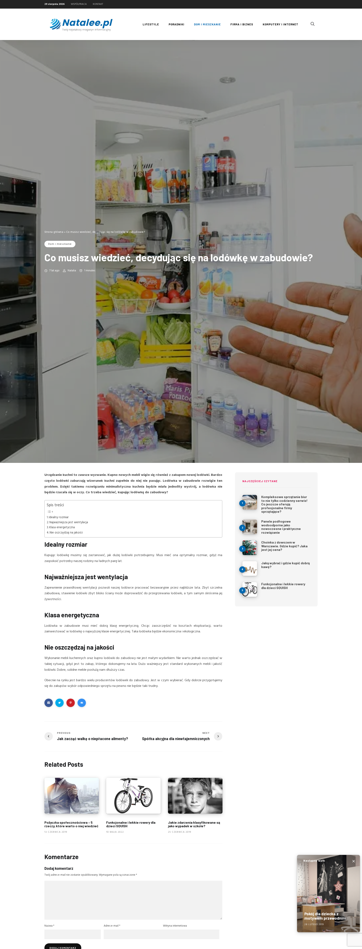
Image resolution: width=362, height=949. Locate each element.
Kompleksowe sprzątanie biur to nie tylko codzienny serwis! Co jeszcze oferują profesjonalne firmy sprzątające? (284, 504)
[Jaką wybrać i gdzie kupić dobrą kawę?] (249, 568)
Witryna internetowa (175, 926)
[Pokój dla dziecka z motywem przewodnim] (328, 893)
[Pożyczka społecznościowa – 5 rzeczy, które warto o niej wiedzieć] (71, 796)
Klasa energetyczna (62, 527)
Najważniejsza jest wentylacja (68, 522)
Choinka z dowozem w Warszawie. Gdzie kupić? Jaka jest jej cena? (284, 546)
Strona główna (53, 232)
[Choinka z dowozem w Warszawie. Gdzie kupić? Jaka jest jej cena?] (249, 547)
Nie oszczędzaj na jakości (66, 532)
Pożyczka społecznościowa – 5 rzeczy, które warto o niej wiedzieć (71, 824)
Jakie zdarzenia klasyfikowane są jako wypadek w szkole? (194, 824)
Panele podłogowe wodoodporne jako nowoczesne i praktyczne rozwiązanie (281, 526)
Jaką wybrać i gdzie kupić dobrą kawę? (285, 565)
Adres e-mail (112, 926)
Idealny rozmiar (59, 517)
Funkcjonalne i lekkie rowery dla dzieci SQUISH (130, 824)
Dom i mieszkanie (60, 244)
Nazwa (49, 926)
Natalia (72, 270)
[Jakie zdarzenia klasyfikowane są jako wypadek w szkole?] (195, 796)
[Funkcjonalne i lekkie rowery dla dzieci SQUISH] (133, 796)
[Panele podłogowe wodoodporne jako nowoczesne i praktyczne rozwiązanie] (249, 526)
